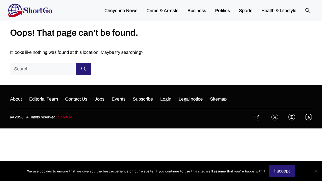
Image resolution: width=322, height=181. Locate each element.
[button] (307, 10)
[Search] (83, 69)
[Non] (315, 171)
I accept (282, 170)
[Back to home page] (30, 10)
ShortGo (65, 117)
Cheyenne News (120, 10)
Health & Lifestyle (278, 10)
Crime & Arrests (162, 10)
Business (196, 10)
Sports (245, 10)
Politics (222, 10)
